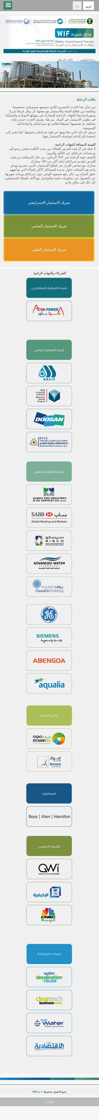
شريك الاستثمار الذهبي (49, 249)
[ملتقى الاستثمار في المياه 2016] (49, 34)
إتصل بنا (49, 1101)
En (77, 6)
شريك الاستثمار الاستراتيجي (49, 203)
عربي (88, 6)
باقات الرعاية (65, 59)
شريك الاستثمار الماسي (49, 226)
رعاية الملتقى (88, 59)
